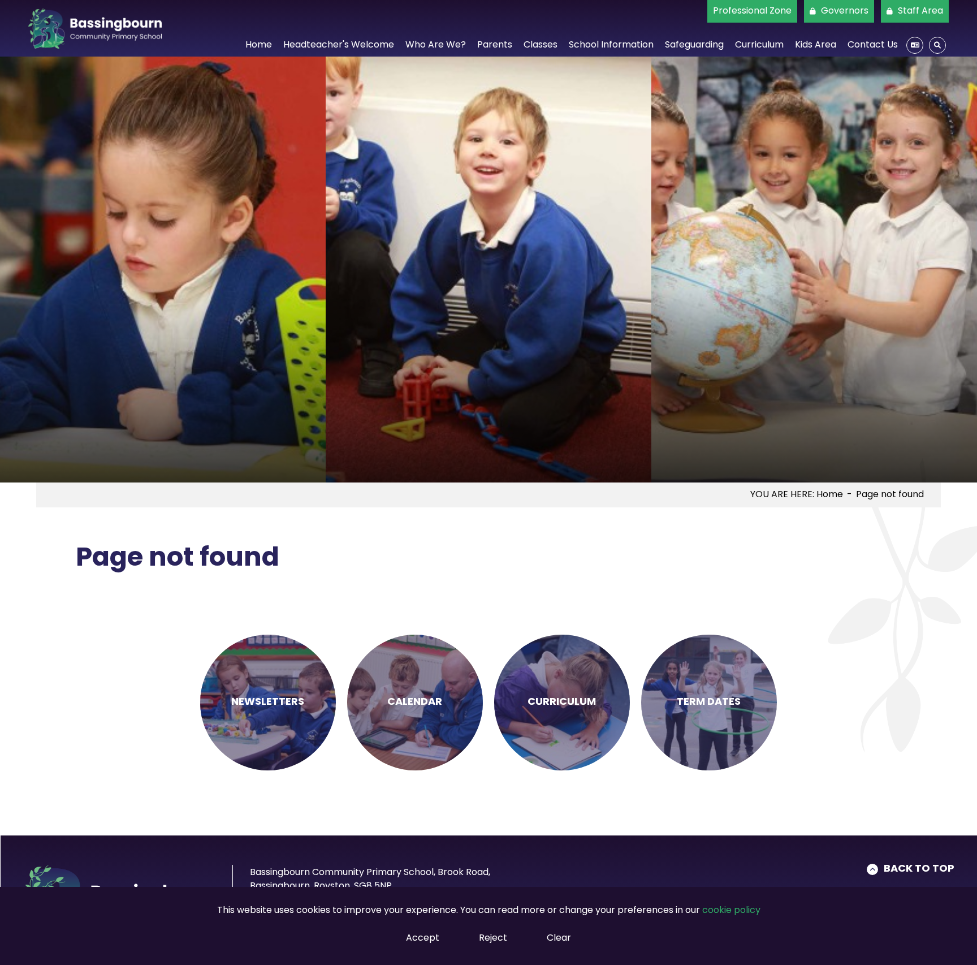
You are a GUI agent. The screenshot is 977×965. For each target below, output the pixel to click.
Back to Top (919, 869)
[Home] (95, 28)
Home (829, 494)
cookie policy (731, 910)
